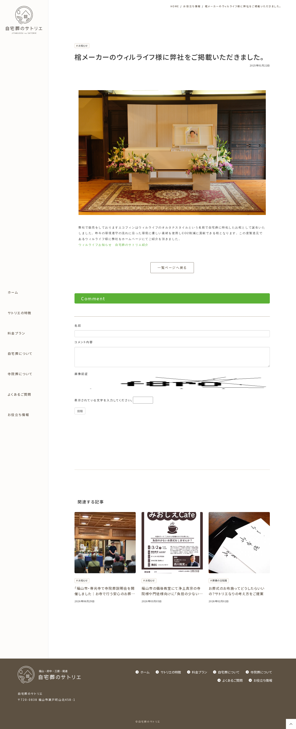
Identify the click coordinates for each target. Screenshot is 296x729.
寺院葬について (20, 373)
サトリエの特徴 (20, 312)
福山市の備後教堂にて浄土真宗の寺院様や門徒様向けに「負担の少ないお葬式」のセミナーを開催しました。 (172, 591)
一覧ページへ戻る (172, 267)
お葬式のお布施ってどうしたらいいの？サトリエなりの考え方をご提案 (237, 591)
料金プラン (16, 333)
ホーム (13, 292)
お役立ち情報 (18, 414)
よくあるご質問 (19, 394)
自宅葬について (20, 353)
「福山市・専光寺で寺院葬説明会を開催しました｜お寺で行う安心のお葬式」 (105, 591)
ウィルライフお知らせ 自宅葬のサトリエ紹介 (114, 244)
